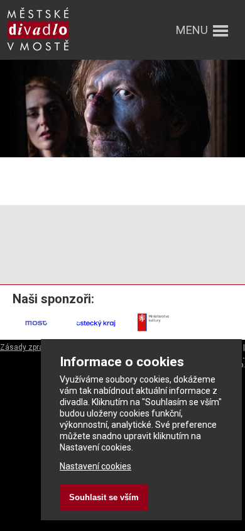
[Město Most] (37, 332)
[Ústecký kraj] (96, 332)
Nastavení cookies (95, 466)
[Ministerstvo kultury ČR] (156, 332)
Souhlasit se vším (104, 497)
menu (192, 29)
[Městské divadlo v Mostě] (38, 52)
